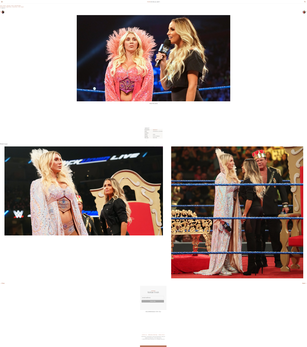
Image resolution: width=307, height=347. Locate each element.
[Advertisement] (153, 116)
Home (1, 5)
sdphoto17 (155, 129)
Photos (4, 5)
